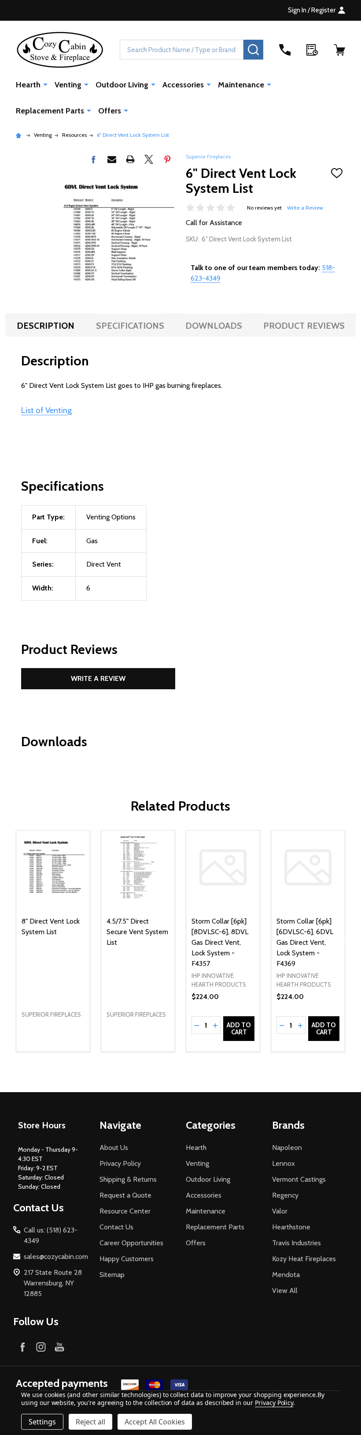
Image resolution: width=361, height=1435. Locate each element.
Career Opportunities (131, 1243)
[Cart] (339, 50)
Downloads (213, 325)
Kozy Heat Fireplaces (304, 1259)
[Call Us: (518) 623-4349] (285, 50)
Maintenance (241, 85)
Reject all (90, 1422)
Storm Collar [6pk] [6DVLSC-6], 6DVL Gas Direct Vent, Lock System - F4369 (304, 942)
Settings (42, 1422)
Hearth (28, 85)
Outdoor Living (122, 85)
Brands (288, 1125)
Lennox (283, 1163)
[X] (149, 159)
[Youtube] (59, 1347)
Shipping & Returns (128, 1179)
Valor (279, 1211)
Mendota (286, 1274)
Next (347, 941)
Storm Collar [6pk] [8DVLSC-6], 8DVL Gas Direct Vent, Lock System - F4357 (220, 942)
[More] (45, 84)
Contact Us (116, 1227)
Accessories (183, 85)
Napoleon (287, 1147)
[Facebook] (93, 159)
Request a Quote (125, 1195)
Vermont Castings (299, 1179)
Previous (14, 941)
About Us (113, 1147)
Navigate (120, 1125)
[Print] (130, 159)
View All (285, 1290)
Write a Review (305, 207)
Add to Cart (239, 1028)
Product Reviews (304, 325)
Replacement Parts (50, 111)
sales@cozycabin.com (56, 1256)
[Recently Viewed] (312, 50)
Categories (211, 1125)
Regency (285, 1195)
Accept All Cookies (155, 1422)
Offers (109, 111)
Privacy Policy (120, 1163)
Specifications (130, 325)
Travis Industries (296, 1243)
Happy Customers (126, 1259)
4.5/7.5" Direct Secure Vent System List (137, 932)
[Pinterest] (167, 159)
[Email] (112, 159)
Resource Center (125, 1211)
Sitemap (112, 1274)
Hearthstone (291, 1227)
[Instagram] (41, 1347)
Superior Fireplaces (208, 156)
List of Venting (46, 410)
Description (45, 325)
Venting (68, 85)
